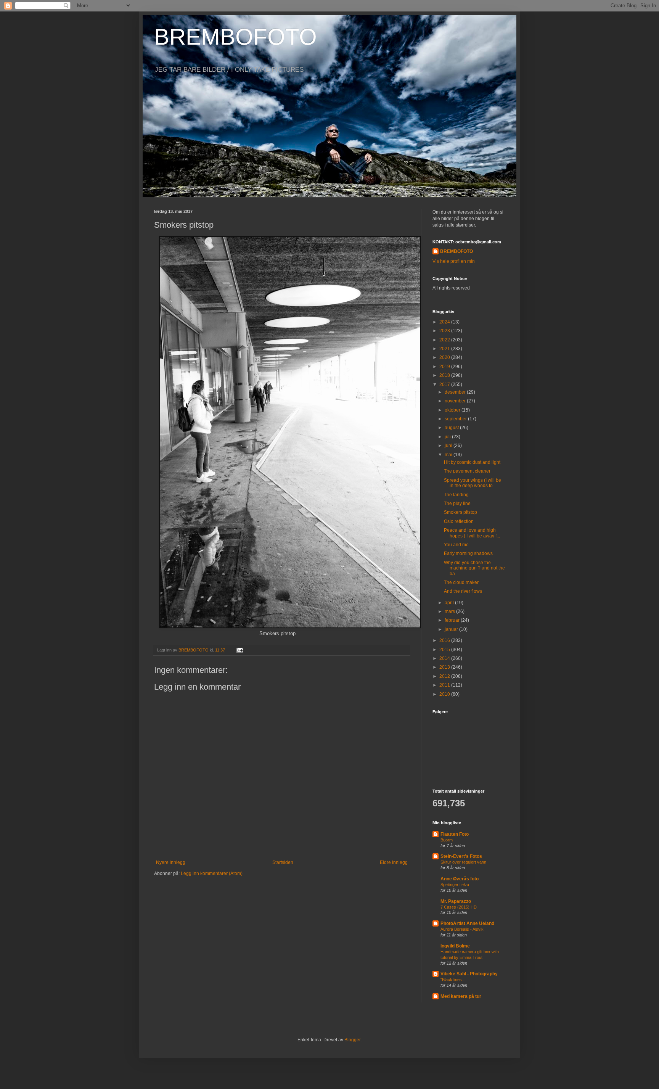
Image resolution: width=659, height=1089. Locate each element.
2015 (445, 649)
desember (456, 392)
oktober (453, 410)
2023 (445, 330)
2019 (445, 366)
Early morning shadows (468, 553)
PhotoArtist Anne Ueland (467, 923)
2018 (445, 375)
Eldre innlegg (394, 862)
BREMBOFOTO (235, 37)
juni (449, 445)
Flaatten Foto (454, 834)
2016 (445, 640)
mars (450, 611)
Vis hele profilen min (453, 261)
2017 (445, 384)
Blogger (352, 1039)
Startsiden (282, 862)
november (456, 401)
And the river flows (463, 591)
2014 (445, 658)
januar (452, 629)
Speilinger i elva (454, 884)
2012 (445, 676)
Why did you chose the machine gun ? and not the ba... (474, 568)
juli (448, 436)
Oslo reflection (459, 521)
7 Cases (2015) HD (458, 907)
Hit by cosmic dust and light (472, 462)
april (450, 602)
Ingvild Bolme (455, 946)
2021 (445, 348)
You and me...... (460, 544)
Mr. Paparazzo (455, 901)
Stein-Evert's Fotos (461, 856)
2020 (445, 357)
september (456, 418)
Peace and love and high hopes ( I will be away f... (472, 533)
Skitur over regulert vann (463, 862)
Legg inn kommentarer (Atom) (212, 873)
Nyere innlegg (170, 862)
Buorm (446, 840)
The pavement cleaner (467, 471)
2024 (445, 322)
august (452, 427)
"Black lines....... (455, 979)
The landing (456, 494)
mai (449, 454)
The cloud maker (461, 582)
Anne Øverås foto (459, 878)
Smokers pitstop (460, 512)
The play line (457, 503)
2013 (445, 667)
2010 (445, 694)
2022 (445, 340)
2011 (445, 685)
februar (453, 620)
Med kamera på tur (460, 996)
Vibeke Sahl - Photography (469, 973)
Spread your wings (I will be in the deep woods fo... (472, 483)
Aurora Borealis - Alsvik (462, 929)
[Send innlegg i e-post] (239, 650)
